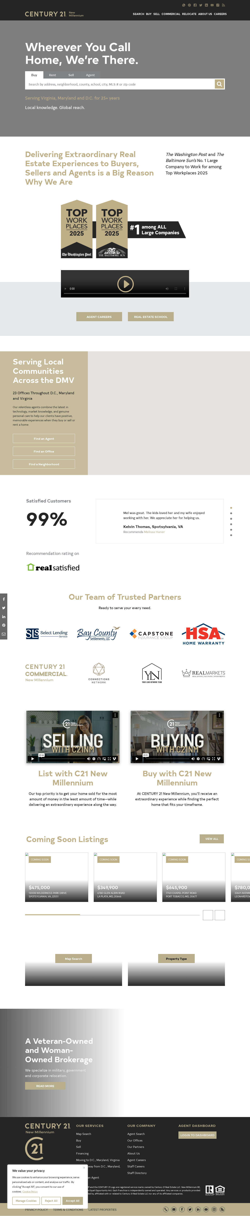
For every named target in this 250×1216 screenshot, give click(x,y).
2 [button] (231, 513)
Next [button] (220, 915)
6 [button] (231, 535)
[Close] (84, 1167)
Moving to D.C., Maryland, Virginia (98, 1160)
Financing (82, 1153)
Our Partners (135, 1147)
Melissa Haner (154, 531)
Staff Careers (135, 1166)
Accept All (72, 1200)
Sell (78, 1147)
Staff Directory (137, 1173)
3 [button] (231, 519)
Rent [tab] (52, 74)
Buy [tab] (34, 74)
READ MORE (45, 1086)
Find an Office (44, 451)
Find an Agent (44, 438)
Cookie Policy (30, 1191)
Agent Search (136, 1134)
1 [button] (231, 508)
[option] (160, 521)
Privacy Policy (36, 1209)
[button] (191, 359)
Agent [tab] (90, 74)
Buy (78, 1140)
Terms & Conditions (68, 1209)
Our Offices (134, 1140)
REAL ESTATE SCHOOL (151, 317)
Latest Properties (103, 1209)
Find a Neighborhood (44, 464)
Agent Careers (136, 1160)
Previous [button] (208, 915)
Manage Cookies (26, 1200)
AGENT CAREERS (99, 317)
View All (211, 839)
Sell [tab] (71, 74)
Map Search (73, 959)
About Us (133, 1153)
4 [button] (231, 524)
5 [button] (231, 530)
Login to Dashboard (197, 1135)
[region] (47, 1187)
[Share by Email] (3, 634)
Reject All (51, 1200)
